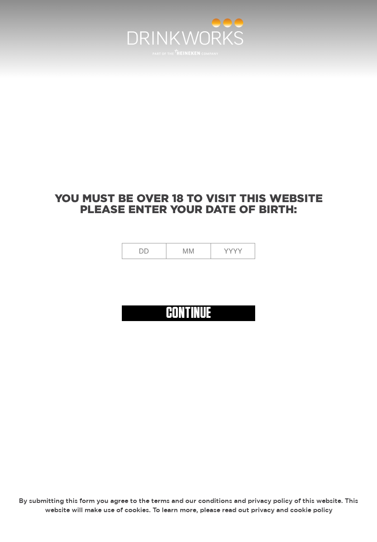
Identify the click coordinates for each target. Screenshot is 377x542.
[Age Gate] (188, 39)
